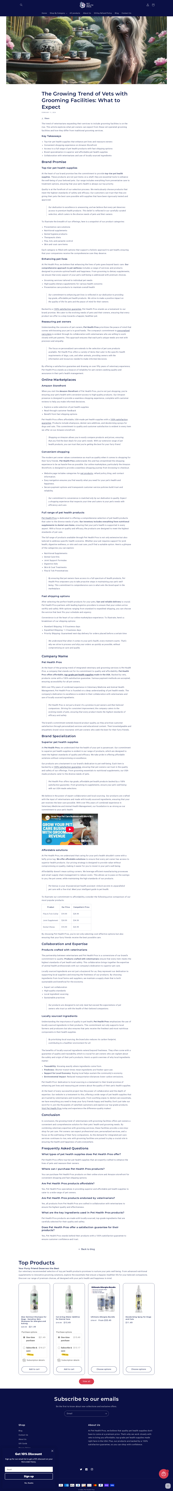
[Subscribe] (106, 1413)
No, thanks (28, 1482)
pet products (86, 473)
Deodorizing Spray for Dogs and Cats (138, 1318)
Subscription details (36, 1360)
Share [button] (46, 118)
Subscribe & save (31, 1351)
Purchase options (29, 1332)
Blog (20, 1431)
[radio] (24, 1337)
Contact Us (23, 1435)
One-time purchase (30, 1339)
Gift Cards (23, 1443)
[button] (21, 5)
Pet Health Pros (49, 518)
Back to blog (88, 1249)
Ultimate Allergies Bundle (103, 1317)
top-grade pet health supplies (79, 674)
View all (86, 1381)
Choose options (104, 1369)
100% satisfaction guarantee (67, 309)
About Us (22, 1439)
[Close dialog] (52, 1451)
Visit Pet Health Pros (52, 1108)
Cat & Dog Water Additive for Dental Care (68, 1318)
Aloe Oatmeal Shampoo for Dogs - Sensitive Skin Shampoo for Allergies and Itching (33, 1320)
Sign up (29, 1476)
